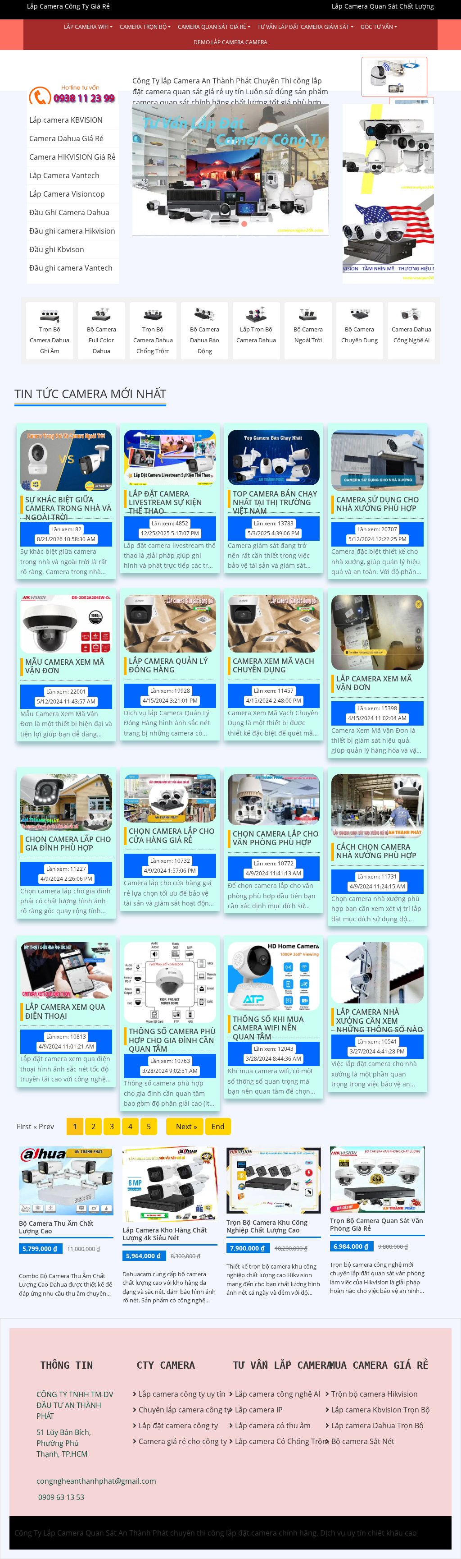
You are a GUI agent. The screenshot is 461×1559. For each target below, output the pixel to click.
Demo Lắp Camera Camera (230, 42)
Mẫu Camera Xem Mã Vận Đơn (64, 667)
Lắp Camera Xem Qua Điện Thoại (65, 1012)
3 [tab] (244, 224)
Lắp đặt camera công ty (177, 1425)
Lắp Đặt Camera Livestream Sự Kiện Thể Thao (165, 499)
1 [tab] (216, 224)
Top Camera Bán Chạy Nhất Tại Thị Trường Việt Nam (275, 499)
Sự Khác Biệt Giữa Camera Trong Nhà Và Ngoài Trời (68, 505)
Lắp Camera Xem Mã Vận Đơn (374, 683)
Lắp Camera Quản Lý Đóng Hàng (168, 666)
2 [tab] (230, 224)
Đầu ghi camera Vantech (71, 268)
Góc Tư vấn (377, 27)
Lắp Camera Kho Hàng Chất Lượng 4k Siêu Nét (164, 1234)
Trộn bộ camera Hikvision (369, 1394)
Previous (166, 170)
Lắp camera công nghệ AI (273, 1394)
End (218, 1126)
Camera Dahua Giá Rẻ (66, 138)
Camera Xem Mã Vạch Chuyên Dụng (273, 666)
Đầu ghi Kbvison (56, 249)
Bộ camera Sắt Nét (362, 1441)
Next (295, 170)
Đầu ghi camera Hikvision (72, 231)
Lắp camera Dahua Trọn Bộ (369, 1425)
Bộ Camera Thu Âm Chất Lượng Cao (56, 1227)
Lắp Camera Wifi (86, 27)
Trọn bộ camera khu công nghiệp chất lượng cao (266, 1226)
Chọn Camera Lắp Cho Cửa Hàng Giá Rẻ (172, 836)
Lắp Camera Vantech (64, 175)
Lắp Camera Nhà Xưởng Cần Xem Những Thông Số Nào (379, 1017)
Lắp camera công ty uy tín (177, 1394)
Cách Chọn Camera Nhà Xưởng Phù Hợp (376, 851)
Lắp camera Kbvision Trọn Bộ (369, 1410)
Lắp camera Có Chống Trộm (273, 1441)
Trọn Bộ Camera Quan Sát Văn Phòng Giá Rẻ (376, 1224)
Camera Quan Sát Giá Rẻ (212, 27)
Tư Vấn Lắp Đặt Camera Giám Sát (303, 27)
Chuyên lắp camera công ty (177, 1410)
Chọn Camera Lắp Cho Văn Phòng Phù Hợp (276, 838)
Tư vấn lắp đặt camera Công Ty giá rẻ (380, 239)
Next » (184, 1126)
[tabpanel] (230, 169)
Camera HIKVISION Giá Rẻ (72, 157)
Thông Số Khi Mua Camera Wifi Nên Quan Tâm (268, 1024)
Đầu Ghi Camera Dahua (69, 212)
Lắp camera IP (259, 1410)
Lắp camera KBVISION (66, 120)
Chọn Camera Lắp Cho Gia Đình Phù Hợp (68, 844)
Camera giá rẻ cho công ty (177, 1441)
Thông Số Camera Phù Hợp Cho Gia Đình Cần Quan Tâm (172, 1036)
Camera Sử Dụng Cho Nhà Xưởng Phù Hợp (377, 504)
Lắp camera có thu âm (273, 1425)
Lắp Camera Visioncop (67, 194)
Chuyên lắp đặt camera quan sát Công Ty (382, 149)
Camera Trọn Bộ (143, 27)
